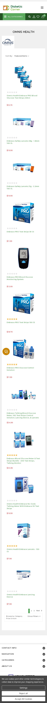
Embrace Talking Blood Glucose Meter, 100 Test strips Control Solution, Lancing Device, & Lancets (23, 415)
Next (38, 611)
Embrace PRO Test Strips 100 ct (21, 322)
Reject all (23, 693)
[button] (23, 617)
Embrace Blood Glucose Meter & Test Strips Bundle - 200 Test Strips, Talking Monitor (23, 461)
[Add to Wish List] (38, 17)
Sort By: (9, 56)
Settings (23, 687)
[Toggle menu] (41, 7)
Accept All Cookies (23, 699)
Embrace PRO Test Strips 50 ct (20, 232)
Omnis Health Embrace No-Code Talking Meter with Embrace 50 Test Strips (23, 506)
